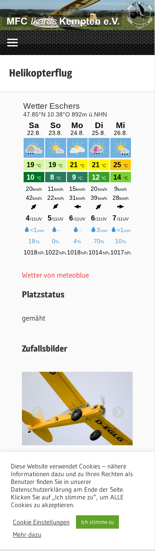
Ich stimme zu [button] (97, 521)
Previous (34, 410)
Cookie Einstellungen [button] (41, 522)
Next (115, 410)
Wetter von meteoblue (55, 274)
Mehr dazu (27, 535)
